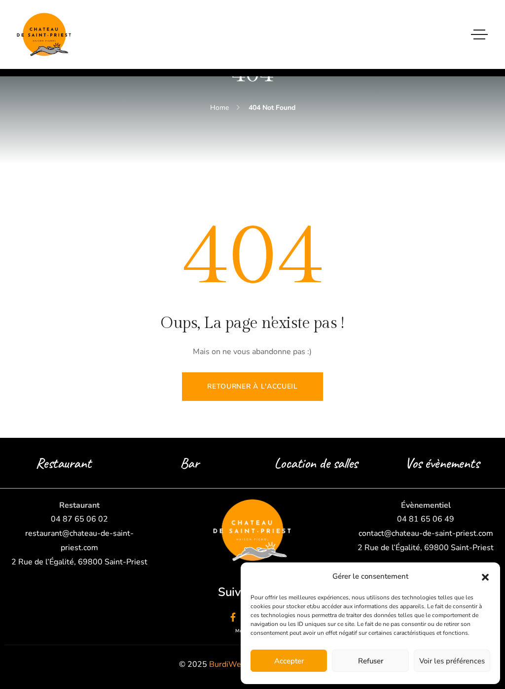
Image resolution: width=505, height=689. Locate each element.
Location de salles (316, 463)
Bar (189, 463)
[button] (485, 577)
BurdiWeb (227, 664)
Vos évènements (442, 463)
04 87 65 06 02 (79, 519)
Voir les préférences (452, 661)
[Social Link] (232, 617)
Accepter (289, 661)
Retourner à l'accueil (252, 386)
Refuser (370, 661)
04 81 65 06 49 (425, 519)
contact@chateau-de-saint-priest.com (426, 533)
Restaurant (63, 463)
